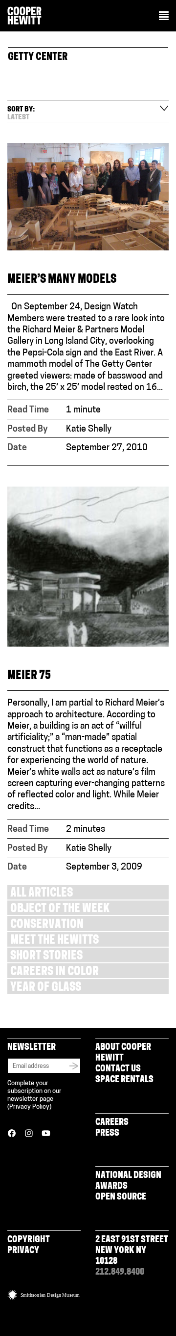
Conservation (47, 925)
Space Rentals (124, 1080)
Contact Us (118, 1069)
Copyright (28, 1240)
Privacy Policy (29, 1107)
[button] (164, 17)
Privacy (23, 1251)
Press (107, 1133)
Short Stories (46, 956)
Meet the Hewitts (54, 941)
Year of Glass (45, 988)
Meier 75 (29, 676)
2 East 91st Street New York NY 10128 (131, 1251)
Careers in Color (54, 972)
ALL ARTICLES (41, 894)
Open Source (120, 1197)
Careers (112, 1122)
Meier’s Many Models (61, 280)
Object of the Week (60, 909)
